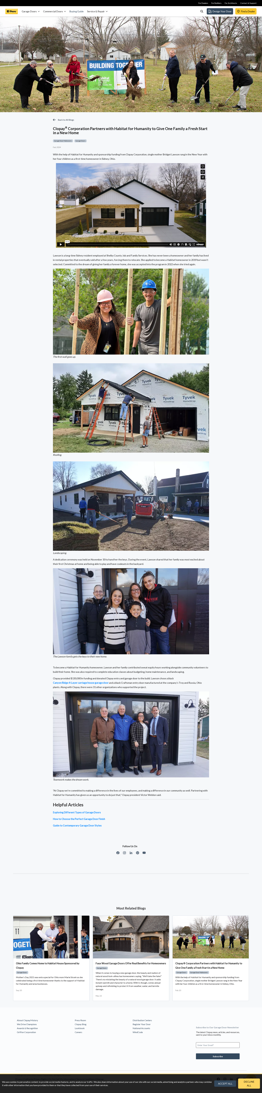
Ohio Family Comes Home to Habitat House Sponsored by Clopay (47, 965)
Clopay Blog (80, 1024)
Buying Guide (76, 11)
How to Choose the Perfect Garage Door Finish (79, 818)
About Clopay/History (27, 1020)
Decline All (249, 1083)
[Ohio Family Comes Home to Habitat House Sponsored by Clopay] (51, 937)
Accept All (225, 1083)
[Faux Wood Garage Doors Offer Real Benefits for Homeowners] (131, 937)
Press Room (80, 1020)
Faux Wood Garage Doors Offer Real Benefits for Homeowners (131, 963)
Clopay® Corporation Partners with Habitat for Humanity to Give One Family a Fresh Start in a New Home (208, 965)
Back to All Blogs (66, 119)
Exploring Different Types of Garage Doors (77, 812)
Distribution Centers (142, 1020)
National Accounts (141, 1028)
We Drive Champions (27, 1024)
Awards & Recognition (27, 1028)
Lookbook (80, 1028)
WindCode (138, 1032)
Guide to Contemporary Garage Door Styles (77, 825)
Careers (78, 1032)
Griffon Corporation (26, 1032)
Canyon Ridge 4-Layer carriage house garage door (81, 682)
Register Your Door (142, 1024)
